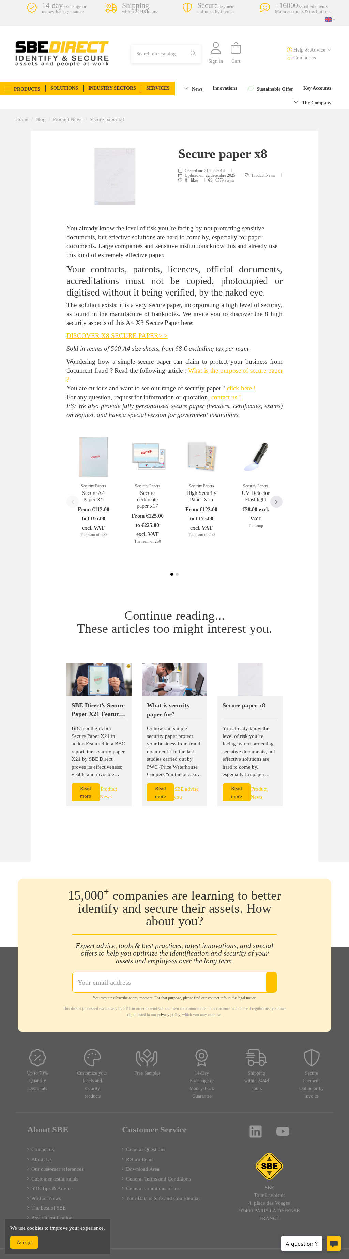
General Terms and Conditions (158, 1179)
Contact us (304, 57)
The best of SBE (48, 1208)
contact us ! (226, 397)
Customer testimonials (54, 1179)
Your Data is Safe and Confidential (163, 1198)
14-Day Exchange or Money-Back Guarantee (201, 1085)
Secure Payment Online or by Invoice (311, 1085)
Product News (264, 175)
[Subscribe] (271, 982)
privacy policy (168, 1014)
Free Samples (147, 1073)
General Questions (145, 1149)
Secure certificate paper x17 (147, 499)
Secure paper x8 (244, 705)
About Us (41, 1159)
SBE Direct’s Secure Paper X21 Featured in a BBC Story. (98, 714)
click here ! (241, 388)
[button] (22, 88)
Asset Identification (52, 1217)
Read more (85, 792)
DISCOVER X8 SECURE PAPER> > (117, 335)
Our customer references (57, 1169)
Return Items (139, 1159)
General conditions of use (153, 1188)
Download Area (143, 1169)
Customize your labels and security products (92, 1085)
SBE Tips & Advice (52, 1188)
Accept (24, 1242)
